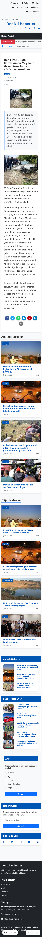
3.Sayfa (9, 46)
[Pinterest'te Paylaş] (29, 318)
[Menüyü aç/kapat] (38, 36)
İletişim (36, 7)
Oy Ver (21, 794)
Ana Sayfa (5, 884)
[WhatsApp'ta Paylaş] (18, 318)
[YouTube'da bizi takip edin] (39, 28)
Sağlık (10, 780)
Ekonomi (11, 773)
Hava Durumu (33, 11)
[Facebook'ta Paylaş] (7, 318)
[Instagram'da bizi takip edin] (34, 28)
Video (26, 3)
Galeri (36, 3)
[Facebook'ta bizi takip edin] (25, 28)
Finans (25, 7)
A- (29, 932)
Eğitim (10, 776)
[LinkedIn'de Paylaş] (35, 318)
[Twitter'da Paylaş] (12, 318)
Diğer (10, 788)
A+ (37, 932)
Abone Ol (21, 826)
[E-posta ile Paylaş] (21, 323)
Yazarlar (15, 3)
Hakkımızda (6, 930)
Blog (16, 7)
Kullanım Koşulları (20, 930)
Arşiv (3, 888)
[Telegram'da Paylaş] (24, 318)
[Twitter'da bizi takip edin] (29, 28)
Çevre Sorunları (14, 784)
